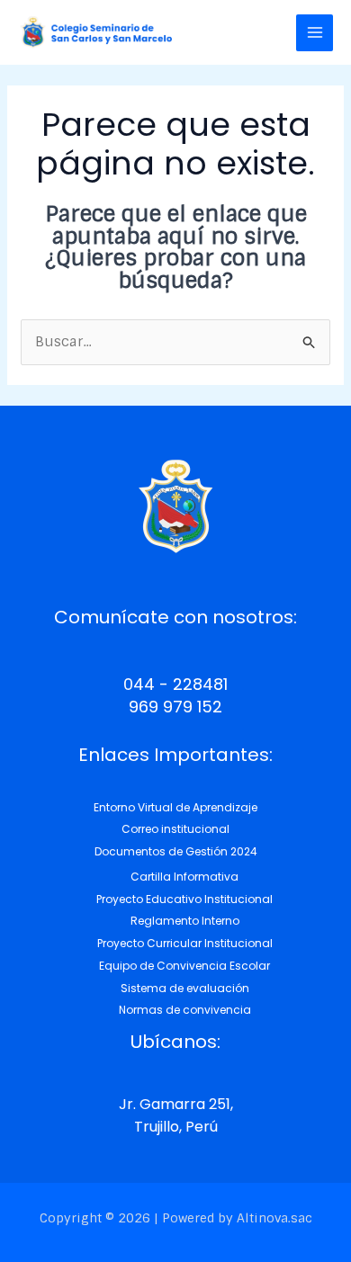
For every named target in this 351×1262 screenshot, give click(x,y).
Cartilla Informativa (184, 876)
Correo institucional (176, 829)
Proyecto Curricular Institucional (185, 943)
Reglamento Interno (184, 920)
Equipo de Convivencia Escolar (184, 965)
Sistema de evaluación (185, 988)
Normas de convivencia (185, 1009)
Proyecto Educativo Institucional (184, 899)
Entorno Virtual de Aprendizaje (175, 807)
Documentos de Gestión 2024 (175, 851)
